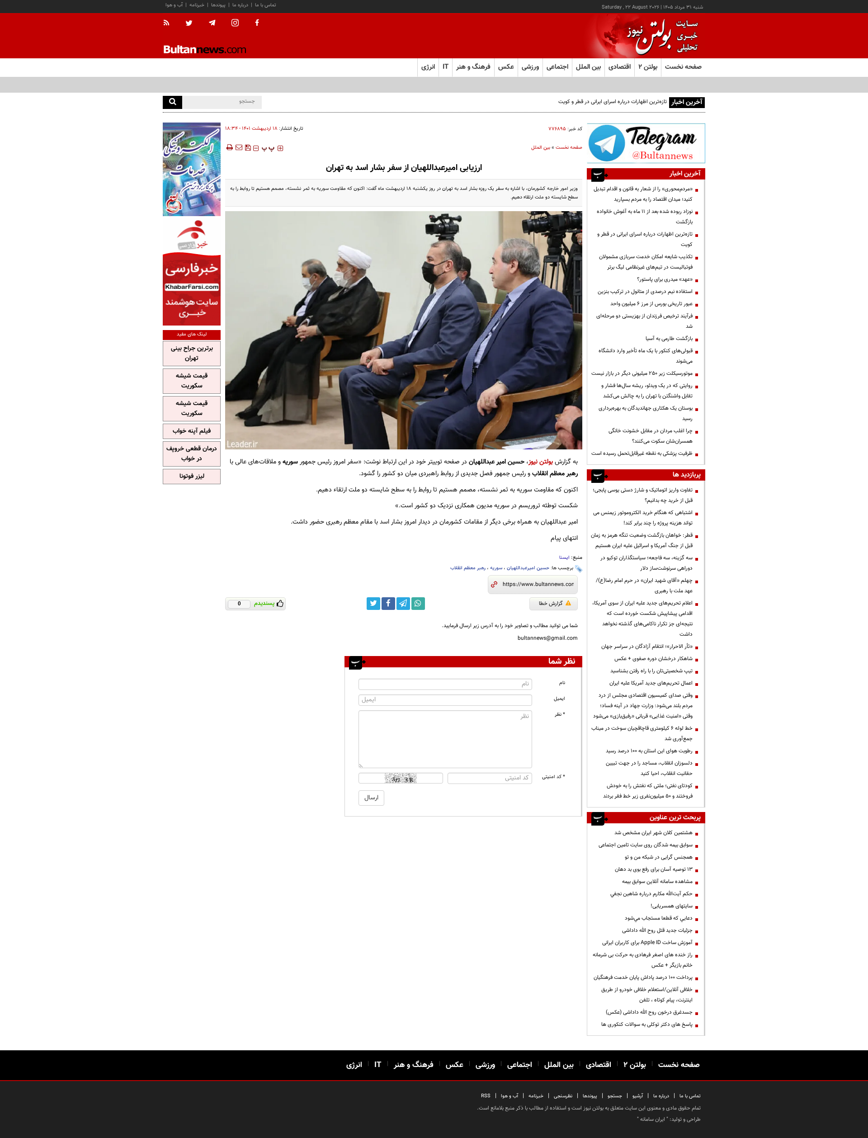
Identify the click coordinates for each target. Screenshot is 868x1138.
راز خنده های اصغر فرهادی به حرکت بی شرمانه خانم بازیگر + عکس (643, 960)
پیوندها (218, 5)
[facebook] (257, 23)
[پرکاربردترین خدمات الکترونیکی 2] (192, 169)
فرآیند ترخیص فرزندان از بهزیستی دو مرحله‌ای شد (644, 321)
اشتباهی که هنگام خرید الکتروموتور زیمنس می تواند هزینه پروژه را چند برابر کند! (643, 518)
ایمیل (559, 699)
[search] (172, 102)
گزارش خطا (551, 604)
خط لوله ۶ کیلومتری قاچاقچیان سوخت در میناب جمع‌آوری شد (642, 733)
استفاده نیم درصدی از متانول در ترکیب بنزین (645, 292)
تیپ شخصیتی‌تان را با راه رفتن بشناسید (651, 671)
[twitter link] (373, 603)
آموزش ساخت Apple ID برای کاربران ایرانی (647, 943)
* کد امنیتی (553, 777)
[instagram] (235, 23)
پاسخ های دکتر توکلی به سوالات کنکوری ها (647, 1024)
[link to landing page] (660, 36)
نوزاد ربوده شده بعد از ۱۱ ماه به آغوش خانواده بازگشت (645, 217)
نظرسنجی (563, 1096)
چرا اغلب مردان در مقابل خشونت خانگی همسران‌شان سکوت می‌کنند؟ (651, 436)
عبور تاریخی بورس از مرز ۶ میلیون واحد (651, 304)
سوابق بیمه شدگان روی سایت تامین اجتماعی (646, 845)
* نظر (560, 714)
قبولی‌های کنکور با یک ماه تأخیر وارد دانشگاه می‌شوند (646, 356)
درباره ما (240, 5)
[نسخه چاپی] (229, 147)
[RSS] (169, 23)
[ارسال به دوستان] (238, 147)
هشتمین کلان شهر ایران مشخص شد (653, 833)
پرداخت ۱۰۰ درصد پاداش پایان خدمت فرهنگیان (643, 977)
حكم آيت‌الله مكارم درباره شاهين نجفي (651, 894)
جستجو (615, 1096)
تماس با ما (265, 5)
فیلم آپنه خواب (192, 431)
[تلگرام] (646, 143)
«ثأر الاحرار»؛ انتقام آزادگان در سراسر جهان (647, 646)
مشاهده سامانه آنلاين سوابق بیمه (657, 882)
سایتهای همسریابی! (672, 906)
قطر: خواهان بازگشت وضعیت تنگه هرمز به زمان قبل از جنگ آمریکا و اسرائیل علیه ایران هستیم (642, 540)
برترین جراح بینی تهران (192, 354)
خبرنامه (196, 5)
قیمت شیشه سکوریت (192, 381)
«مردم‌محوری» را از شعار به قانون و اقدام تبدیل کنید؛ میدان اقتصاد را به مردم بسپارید (643, 194)
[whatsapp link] (418, 603)
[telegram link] (403, 603)
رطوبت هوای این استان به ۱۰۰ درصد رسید (649, 751)
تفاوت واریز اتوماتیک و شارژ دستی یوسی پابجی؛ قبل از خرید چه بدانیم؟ (643, 495)
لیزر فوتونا (191, 477)
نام (562, 683)
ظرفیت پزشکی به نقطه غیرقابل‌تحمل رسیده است (642, 453)
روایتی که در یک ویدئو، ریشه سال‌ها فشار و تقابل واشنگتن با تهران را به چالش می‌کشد (647, 391)
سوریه (496, 568)
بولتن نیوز (540, 462)
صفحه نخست (683, 67)
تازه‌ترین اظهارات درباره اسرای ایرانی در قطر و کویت (645, 239)
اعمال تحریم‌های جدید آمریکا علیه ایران (651, 683)
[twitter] (188, 24)
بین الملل (540, 147)
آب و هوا (174, 5)
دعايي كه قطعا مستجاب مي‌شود (659, 918)
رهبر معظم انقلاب (468, 568)
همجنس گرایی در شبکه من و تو (659, 857)
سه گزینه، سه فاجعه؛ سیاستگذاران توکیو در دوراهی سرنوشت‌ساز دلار (646, 563)
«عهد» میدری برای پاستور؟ (665, 279)
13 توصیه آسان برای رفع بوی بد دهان (654, 869)
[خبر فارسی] (192, 272)
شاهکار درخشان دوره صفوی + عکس (653, 659)
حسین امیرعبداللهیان (528, 568)
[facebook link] (388, 603)
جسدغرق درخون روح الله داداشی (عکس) (649, 1012)
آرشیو (637, 1096)
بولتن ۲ (647, 67)
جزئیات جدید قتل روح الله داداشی (657, 930)
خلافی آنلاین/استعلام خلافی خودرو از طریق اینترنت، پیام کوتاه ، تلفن (647, 995)
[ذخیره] (248, 147)
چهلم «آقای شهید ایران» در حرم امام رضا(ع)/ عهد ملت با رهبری (644, 585)
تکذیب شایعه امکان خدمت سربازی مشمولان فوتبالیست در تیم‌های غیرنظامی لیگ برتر (646, 262)
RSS (486, 1096)
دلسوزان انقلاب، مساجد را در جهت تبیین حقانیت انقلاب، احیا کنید (649, 768)
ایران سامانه (652, 1119)
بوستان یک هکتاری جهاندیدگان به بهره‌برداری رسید (646, 413)
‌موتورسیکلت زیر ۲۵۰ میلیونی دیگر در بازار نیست (642, 373)
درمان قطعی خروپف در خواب (191, 454)
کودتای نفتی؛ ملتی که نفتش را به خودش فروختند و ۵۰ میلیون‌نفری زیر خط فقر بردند (648, 791)
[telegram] (212, 23)
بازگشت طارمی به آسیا (669, 339)
